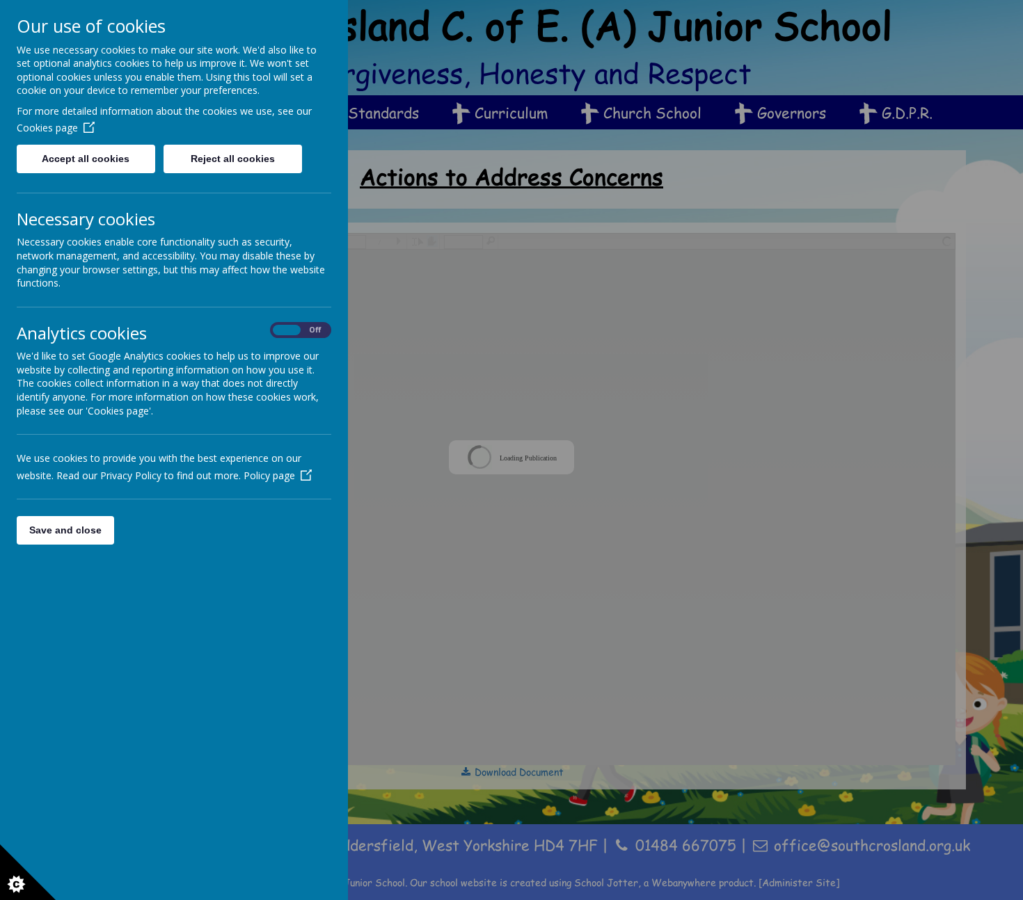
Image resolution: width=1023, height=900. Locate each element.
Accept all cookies (85, 158)
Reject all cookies (233, 158)
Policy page (269, 475)
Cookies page (47, 127)
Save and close (65, 530)
